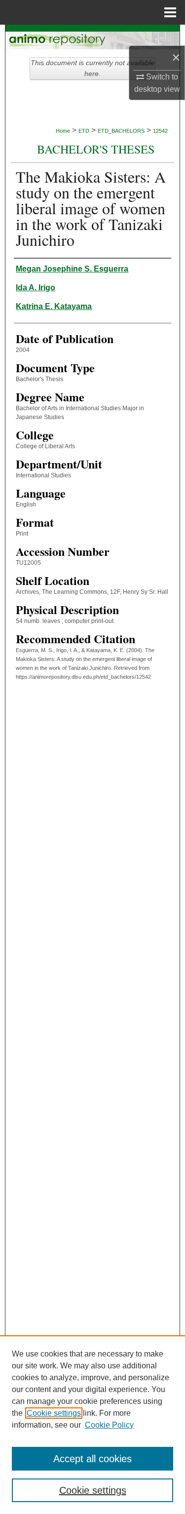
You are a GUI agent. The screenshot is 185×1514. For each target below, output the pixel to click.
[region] (92, 1424)
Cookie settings (54, 1413)
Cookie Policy (109, 1425)
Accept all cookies (92, 1458)
